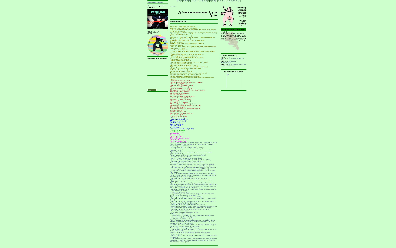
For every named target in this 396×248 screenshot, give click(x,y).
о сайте (173, 7)
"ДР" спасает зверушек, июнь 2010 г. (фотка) (184, 212)
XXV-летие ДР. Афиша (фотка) (179, 242)
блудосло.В (242, 13)
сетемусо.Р (242, 20)
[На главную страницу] (227, 26)
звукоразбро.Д (241, 7)
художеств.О (242, 12)
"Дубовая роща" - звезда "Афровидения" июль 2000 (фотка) (189, 178)
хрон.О (244, 21)
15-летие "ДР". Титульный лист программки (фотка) (186, 163)
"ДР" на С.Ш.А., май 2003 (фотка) (180, 156)
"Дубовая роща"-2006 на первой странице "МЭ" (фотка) (187, 204)
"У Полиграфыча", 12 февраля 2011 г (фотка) (184, 228)
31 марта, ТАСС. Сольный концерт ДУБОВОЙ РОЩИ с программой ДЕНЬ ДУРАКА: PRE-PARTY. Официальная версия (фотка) (193, 230)
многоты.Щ (242, 23)
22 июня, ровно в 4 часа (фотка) (180, 192)
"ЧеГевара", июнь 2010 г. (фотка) (180, 214)
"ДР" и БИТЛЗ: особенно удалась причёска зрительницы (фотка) (190, 159)
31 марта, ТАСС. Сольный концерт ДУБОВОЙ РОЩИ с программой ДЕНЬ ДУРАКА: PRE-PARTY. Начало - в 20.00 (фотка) (193, 225)
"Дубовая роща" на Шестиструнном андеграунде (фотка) (188, 155)
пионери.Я (242, 17)
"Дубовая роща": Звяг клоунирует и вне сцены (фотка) (187, 161)
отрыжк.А (243, 25)
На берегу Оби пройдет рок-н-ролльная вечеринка (233, 65)
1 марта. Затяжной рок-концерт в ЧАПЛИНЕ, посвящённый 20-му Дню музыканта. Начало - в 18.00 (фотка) (192, 222)
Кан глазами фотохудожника (228, 61)
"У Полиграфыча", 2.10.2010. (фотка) (181, 218)
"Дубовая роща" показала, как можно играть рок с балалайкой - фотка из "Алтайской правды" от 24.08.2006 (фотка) (193, 202)
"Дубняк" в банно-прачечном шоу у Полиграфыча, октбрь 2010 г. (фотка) (192, 220)
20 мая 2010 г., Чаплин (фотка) (179, 211)
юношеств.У (242, 9)
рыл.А (244, 15)
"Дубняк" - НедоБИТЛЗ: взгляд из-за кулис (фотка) (186, 158)
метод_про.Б (242, 10)
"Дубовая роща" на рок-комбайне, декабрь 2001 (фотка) (187, 197)
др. (239, 1)
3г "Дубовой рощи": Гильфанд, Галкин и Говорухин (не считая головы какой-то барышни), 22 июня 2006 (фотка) (192, 194)
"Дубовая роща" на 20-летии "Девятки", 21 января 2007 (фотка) (190, 209)
